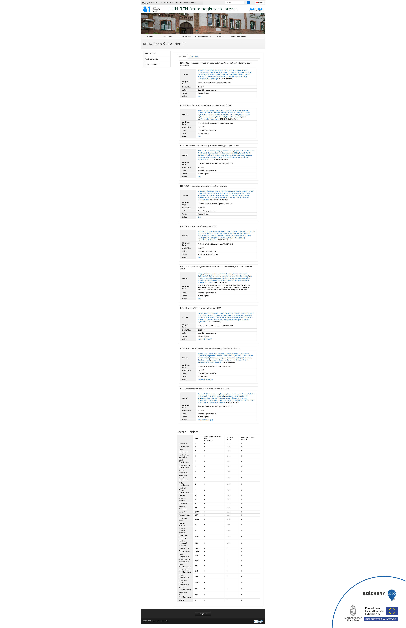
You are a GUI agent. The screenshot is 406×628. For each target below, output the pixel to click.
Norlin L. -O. (222, 400)
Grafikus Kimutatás (152, 64)
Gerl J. (206, 353)
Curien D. (234, 72)
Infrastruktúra (185, 36)
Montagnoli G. (221, 76)
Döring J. (220, 398)
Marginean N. (212, 76)
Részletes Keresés (151, 59)
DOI (199, 96)
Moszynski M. (213, 400)
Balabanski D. (239, 396)
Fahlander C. (213, 353)
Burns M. (212, 72)
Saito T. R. (235, 353)
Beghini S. (237, 151)
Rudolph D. (238, 400)
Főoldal (144, 2)
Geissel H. (214, 360)
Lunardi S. (203, 76)
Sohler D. (218, 362)
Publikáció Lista (150, 53)
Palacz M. (230, 394)
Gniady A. (219, 356)
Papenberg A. (214, 79)
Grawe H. (228, 353)
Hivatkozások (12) (207, 420)
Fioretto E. (211, 74)
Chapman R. (202, 70)
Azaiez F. (238, 70)
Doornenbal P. (205, 360)
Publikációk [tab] (182, 56)
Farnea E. (204, 74)
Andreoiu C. (212, 396)
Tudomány (167, 36)
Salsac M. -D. (204, 159)
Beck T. (245, 356)
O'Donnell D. (204, 79)
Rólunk (149, 36)
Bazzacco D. (237, 274)
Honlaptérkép (203, 614)
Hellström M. (240, 360)
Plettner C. (230, 400)
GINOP (192, 2)
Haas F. (226, 70)
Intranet (176, 2)
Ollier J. (229, 157)
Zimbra (150, 2)
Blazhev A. (201, 394)
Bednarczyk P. (204, 358)
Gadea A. (218, 74)
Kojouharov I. (204, 362)
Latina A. (203, 117)
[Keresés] (248, 2)
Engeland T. (211, 356)
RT (171, 2)
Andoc (166, 2)
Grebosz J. (222, 360)
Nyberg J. (223, 394)
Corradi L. (227, 72)
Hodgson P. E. (220, 317)
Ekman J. (227, 398)
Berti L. (211, 276)
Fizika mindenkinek (238, 36)
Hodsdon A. (210, 70)
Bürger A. (223, 358)
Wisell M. (222, 402)
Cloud (156, 2)
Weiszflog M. (214, 402)
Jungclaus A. (233, 74)
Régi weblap (145, 3)
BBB (161, 2)
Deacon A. (241, 72)
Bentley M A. (214, 358)
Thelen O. (205, 402)
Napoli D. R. (231, 76)
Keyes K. (241, 74)
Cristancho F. (231, 358)
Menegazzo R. (227, 280)
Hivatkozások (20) (207, 379)
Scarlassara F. (204, 240)
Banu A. (200, 353)
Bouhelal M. (219, 70)
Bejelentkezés (184, 2)
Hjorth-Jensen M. (228, 356)
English (260, 2)
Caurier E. (219, 72)
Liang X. (232, 70)
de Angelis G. (240, 315)
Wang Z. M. (202, 110)
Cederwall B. (205, 398)
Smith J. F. (213, 240)
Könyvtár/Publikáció (202, 36)
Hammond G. (231, 360)
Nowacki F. (238, 76)
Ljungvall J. (204, 400)
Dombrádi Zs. (240, 112)
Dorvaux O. (245, 394)
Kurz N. (212, 362)
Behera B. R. (205, 72)
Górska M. (221, 353)
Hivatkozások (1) (206, 339)
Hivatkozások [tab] (194, 56)
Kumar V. (234, 195)
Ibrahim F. (225, 74)
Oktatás (220, 36)
